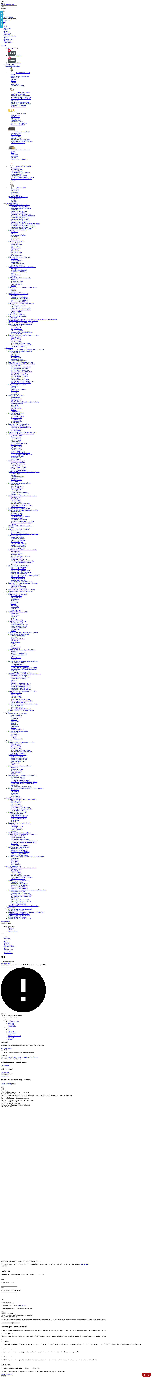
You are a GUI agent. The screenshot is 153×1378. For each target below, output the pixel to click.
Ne (2, 1089)
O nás (6, 26)
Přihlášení (10, 929)
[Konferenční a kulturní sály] (5, 866)
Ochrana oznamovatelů (14, 1036)
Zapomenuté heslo (13, 931)
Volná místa (7, 41)
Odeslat (3, 1013)
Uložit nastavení (5, 1364)
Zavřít (13, 1083)
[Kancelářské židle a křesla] (5, 66)
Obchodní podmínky (10, 36)
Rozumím (3, 1266)
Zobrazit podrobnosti (6, 1323)
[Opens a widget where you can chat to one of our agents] (146, 1375)
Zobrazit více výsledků (7, 17)
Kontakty (10, 1039)
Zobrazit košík (5, 1076)
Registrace (11, 928)
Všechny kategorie (6, 921)
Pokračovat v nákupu (6, 1074)
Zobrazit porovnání (6, 1083)
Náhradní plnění (8, 39)
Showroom (7, 28)
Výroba (6, 29)
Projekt (6, 37)
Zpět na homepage (6, 963)
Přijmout (3, 1376)
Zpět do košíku (5, 1065)
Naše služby (7, 33)
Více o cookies (85, 1264)
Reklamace (11, 1023)
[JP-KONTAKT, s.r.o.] (7, 4)
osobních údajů (22, 1305)
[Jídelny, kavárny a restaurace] (5, 798)
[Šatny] (5, 712)
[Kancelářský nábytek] (5, 203)
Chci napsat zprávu (6, 1048)
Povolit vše (16, 1323)
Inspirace (6, 31)
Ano (2, 1087)
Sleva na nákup (8, 42)
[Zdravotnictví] (5, 348)
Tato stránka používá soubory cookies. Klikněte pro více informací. (19, 1057)
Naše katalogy (8, 34)
